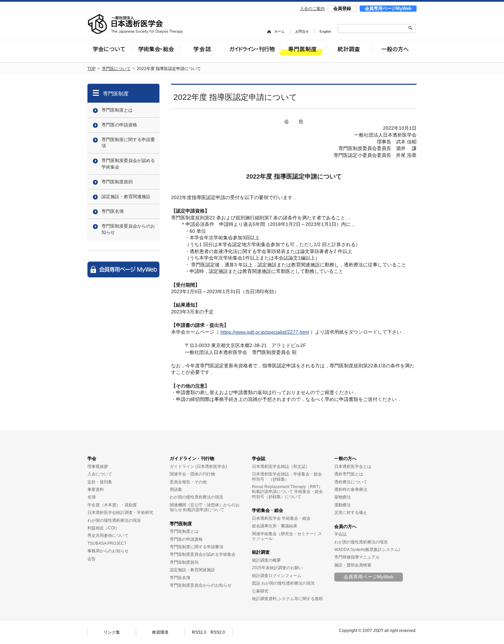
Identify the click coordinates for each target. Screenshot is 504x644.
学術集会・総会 (267, 510)
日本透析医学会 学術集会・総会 (281, 518)
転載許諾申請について (203, 509)
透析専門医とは (348, 474)
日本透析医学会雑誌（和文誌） (281, 466)
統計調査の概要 (266, 560)
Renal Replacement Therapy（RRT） (287, 486)
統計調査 (261, 552)
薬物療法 (342, 497)
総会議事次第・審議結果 (274, 526)
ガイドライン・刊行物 (192, 458)
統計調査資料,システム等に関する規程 (287, 598)
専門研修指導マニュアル (357, 557)
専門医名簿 (112, 211)
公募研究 (260, 591)
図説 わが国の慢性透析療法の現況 (283, 583)
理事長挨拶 (97, 466)
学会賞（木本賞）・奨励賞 (112, 505)
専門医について (116, 68)
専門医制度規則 (117, 181)
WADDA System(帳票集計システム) (367, 549)
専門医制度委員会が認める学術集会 (128, 163)
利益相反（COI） (103, 528)
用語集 (176, 489)
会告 (91, 558)
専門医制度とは (117, 110)
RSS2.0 (218, 632)
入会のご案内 (312, 8)
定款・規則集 (99, 482)
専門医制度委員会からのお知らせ (128, 229)
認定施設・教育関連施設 (126, 196)
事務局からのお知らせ (108, 551)
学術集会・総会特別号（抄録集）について (287, 494)
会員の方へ (345, 526)
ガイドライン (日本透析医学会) (198, 466)
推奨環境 (160, 632)
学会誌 (258, 458)
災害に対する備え (350, 512)
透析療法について (350, 482)
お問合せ (302, 31)
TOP (91, 68)
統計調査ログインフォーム (276, 575)
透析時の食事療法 (350, 489)
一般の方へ (345, 458)
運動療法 (342, 505)
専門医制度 (116, 93)
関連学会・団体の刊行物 (192, 474)
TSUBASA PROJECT (107, 543)
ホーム (279, 31)
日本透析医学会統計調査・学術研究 (120, 512)
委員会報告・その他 (188, 482)
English (325, 31)
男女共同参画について (108, 535)
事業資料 (95, 489)
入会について (99, 474)
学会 (91, 458)
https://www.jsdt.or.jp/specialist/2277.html (264, 332)
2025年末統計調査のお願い (277, 567)
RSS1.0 (199, 632)
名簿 (91, 497)
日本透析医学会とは (352, 466)
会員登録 (342, 8)
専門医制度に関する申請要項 (128, 142)
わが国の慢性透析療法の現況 (114, 520)
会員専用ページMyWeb (388, 8)
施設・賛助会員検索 (352, 565)
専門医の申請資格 (119, 124)
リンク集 (112, 632)
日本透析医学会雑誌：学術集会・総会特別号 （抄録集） (287, 476)
